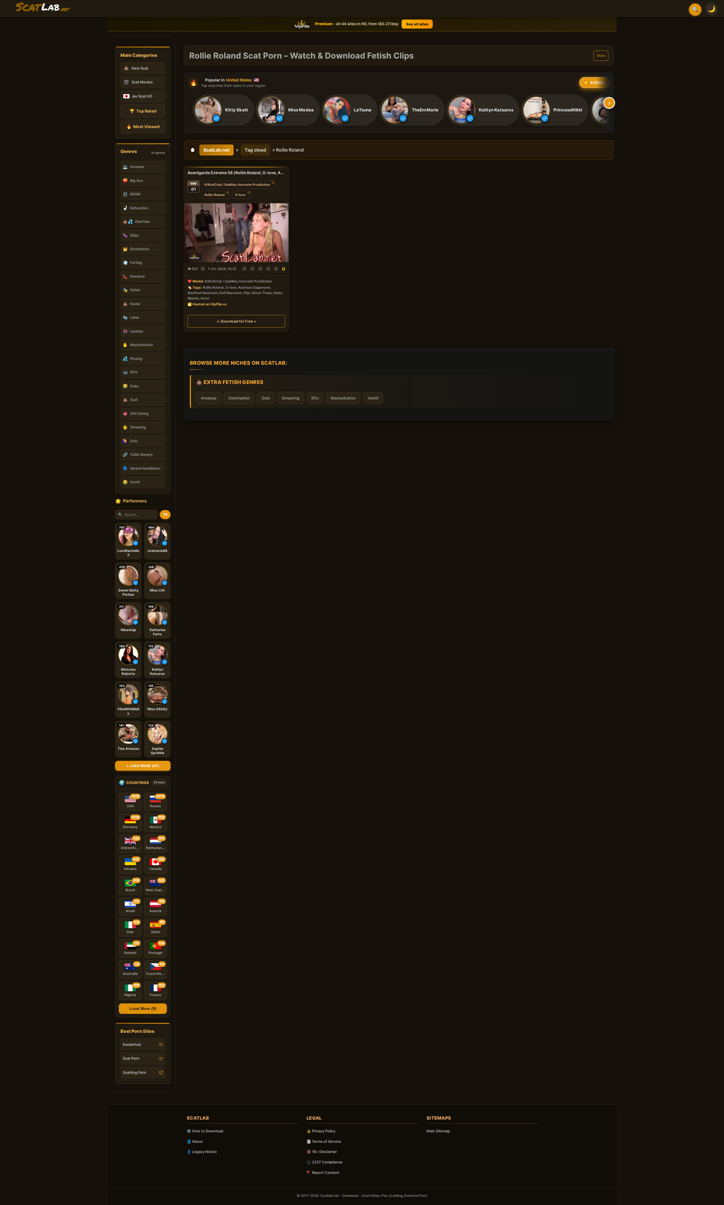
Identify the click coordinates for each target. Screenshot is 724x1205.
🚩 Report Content (323, 1172)
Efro (315, 398)
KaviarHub (132, 1044)
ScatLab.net (216, 150)
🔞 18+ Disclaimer (322, 1151)
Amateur (209, 398)
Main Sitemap (438, 1131)
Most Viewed (143, 126)
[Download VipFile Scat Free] (43, 7)
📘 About (195, 1141)
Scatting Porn (134, 1072)
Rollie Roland (214, 195)
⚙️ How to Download (205, 1131)
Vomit (373, 398)
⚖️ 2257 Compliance (324, 1162)
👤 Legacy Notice (202, 1151)
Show (600, 56)
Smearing (290, 398)
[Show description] (203, 269)
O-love (240, 195)
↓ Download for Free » (236, 321)
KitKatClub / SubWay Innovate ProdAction (237, 185)
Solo (266, 398)
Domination (239, 398)
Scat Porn (131, 1058)
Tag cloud (255, 150)
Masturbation (343, 398)
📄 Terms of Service (324, 1141)
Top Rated (143, 111)
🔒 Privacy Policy (321, 1131)
